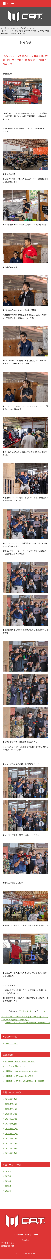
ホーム (3, 28)
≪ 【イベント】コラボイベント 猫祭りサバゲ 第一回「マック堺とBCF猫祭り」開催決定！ (24, 1018)
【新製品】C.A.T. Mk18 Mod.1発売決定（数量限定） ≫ (27, 1022)
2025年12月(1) (11, 1104)
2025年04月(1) (11, 1113)
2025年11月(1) (11, 1109)
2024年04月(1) (11, 1128)
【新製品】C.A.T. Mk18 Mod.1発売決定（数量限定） (26, 1081)
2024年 (8, 1181)
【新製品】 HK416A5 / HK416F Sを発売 (21, 1071)
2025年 (8, 1176)
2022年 (8, 1190)
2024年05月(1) (11, 1123)
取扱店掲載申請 (7, 1246)
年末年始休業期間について (16, 1066)
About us (25, 1240)
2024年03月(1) (11, 1133)
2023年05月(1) (11, 1148)
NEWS (13, 28)
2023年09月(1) (11, 1138)
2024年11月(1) (11, 1118)
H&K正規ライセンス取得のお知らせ (20, 1061)
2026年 (8, 1171)
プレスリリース (26, 28)
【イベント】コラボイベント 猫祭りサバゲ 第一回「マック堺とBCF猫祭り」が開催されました (25, 60)
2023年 (8, 1186)
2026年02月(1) (11, 1099)
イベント (43, 1011)
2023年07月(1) (11, 1143)
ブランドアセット (8, 1243)
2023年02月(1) (11, 1153)
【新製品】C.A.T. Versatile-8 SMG (19, 1076)
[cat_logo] (25, 20)
